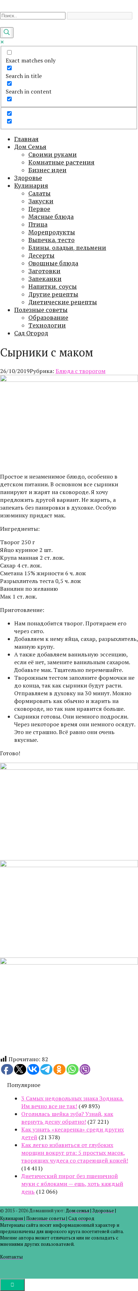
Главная (26, 139)
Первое (39, 208)
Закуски (40, 201)
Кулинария (31, 185)
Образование (48, 317)
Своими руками (52, 154)
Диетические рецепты (62, 302)
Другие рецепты (53, 294)
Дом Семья (30, 146)
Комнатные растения (61, 162)
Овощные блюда (53, 263)
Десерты (41, 255)
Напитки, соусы (52, 286)
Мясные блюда (51, 216)
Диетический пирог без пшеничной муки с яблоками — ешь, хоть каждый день (72, 1183)
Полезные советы (41, 309)
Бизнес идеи (47, 170)
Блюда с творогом (80, 371)
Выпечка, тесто (51, 240)
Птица (37, 224)
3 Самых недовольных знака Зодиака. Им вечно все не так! (72, 1102)
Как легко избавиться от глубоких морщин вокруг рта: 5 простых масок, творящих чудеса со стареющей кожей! (74, 1152)
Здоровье (28, 177)
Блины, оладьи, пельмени (67, 247)
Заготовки (44, 271)
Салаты (39, 193)
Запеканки (45, 278)
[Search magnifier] (6, 32)
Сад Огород (31, 333)
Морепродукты (51, 232)
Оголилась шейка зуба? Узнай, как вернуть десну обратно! (67, 1117)
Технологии (47, 325)
